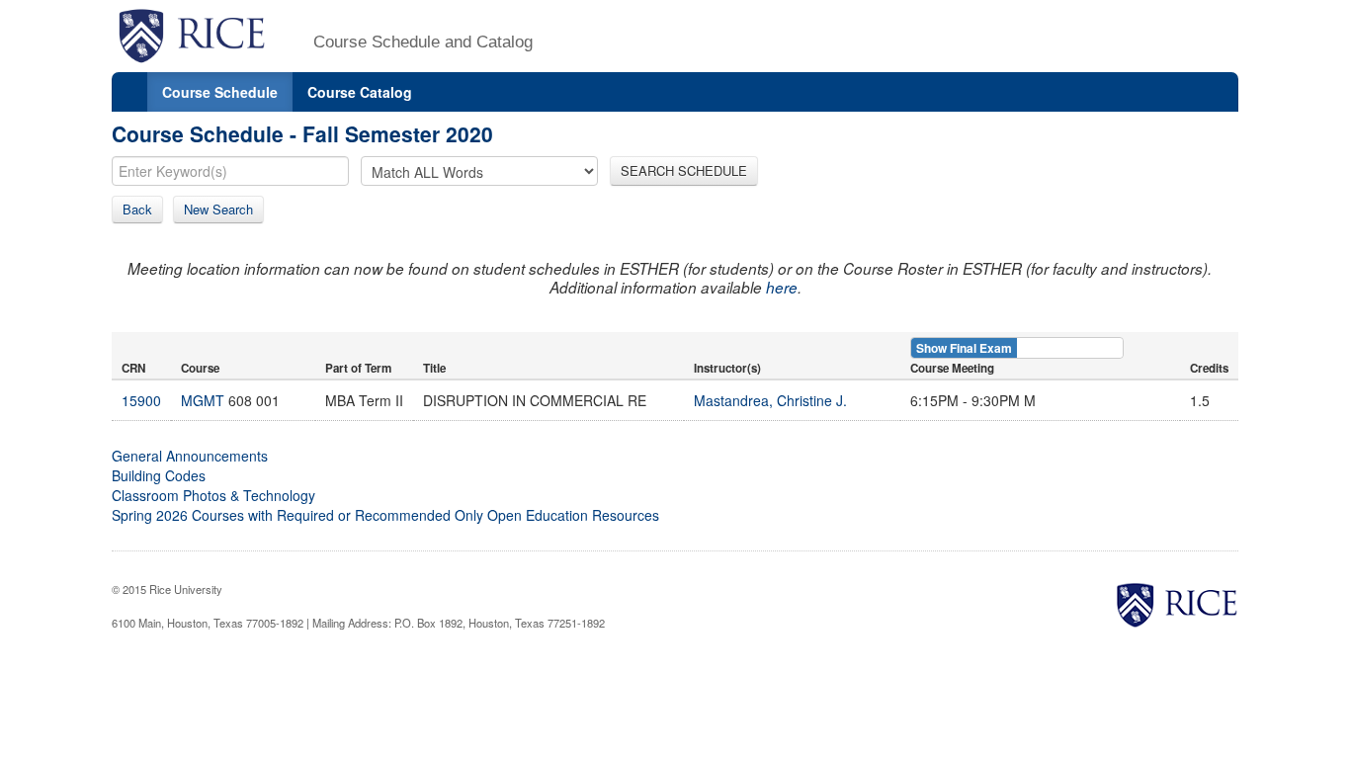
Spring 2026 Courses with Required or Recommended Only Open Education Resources (385, 515)
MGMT (202, 400)
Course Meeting (952, 368)
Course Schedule (220, 92)
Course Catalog (359, 92)
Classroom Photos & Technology (213, 495)
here (782, 287)
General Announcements (190, 455)
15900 (141, 400)
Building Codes (159, 475)
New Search (218, 209)
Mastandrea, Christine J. (770, 400)
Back (137, 209)
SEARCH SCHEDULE (684, 170)
